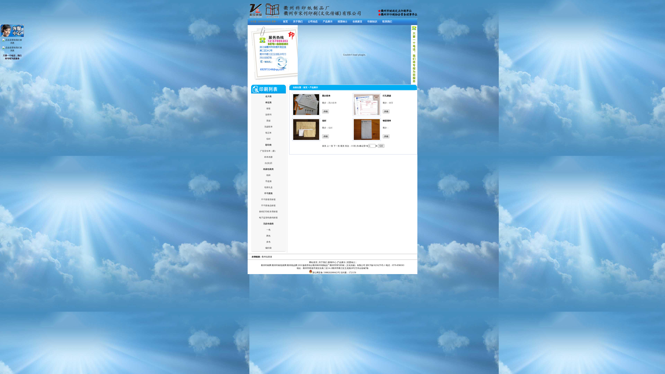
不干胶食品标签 (268, 205)
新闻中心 (332, 262)
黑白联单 (326, 96)
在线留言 (357, 21)
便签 (268, 108)
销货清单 (387, 120)
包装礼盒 (268, 187)
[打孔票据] (367, 115)
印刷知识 (372, 21)
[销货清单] (367, 140)
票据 (268, 120)
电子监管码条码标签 (268, 217)
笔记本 (268, 133)
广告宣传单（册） (268, 151)
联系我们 (387, 21)
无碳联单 (268, 127)
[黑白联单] (306, 115)
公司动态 (313, 21)
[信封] (306, 140)
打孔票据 (387, 96)
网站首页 (313, 262)
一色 (268, 230)
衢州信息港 (267, 257)
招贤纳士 (342, 21)
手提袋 (268, 181)
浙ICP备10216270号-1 (375, 265)
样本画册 (268, 157)
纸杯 (268, 175)
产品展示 (327, 21)
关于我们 (298, 21)
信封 (268, 139)
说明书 (268, 114)
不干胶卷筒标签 (268, 199)
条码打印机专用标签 (268, 211)
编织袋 (268, 248)
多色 (268, 242)
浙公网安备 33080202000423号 (326, 272)
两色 (268, 236)
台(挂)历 (268, 163)
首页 (285, 21)
